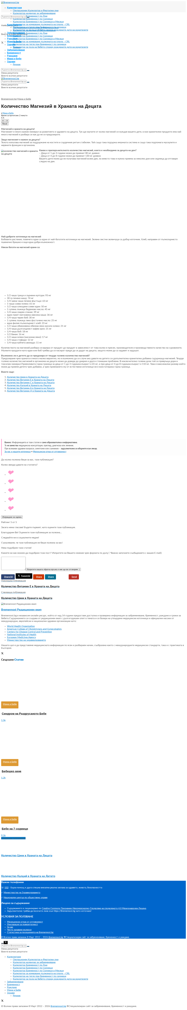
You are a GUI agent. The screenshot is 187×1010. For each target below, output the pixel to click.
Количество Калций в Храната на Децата (29, 385)
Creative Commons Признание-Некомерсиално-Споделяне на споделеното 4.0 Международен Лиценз (94, 908)
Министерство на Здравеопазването (22, 893)
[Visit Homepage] (10, 2)
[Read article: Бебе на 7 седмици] (93, 798)
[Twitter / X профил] (2, 653)
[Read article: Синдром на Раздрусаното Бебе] (93, 682)
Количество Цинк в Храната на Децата (28, 377)
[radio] (96, 473)
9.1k (3, 835)
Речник (16, 64)
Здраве (11, 61)
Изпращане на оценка (11, 517)
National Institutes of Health (21, 634)
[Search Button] (28, 17)
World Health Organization (21, 626)
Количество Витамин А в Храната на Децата (30, 388)
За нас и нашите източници (18, 452)
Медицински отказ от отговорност (49, 452)
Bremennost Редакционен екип (21, 609)
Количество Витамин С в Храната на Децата (30, 382)
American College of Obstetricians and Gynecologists (34, 629)
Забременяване (16, 50)
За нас (10, 927)
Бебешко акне (11, 771)
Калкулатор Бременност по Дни (30, 16)
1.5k (3, 720)
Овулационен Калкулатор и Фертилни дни (35, 10)
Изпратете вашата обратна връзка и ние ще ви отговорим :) (53, 569)
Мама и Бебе (14, 58)
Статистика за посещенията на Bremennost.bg (30, 932)
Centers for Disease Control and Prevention (29, 632)
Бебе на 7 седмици (15, 828)
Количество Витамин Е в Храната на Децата (30, 380)
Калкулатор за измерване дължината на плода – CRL (41, 24)
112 (6, 888)
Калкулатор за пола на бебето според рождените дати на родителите (50, 47)
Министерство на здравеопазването (26, 640)
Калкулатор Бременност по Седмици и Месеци (38, 21)
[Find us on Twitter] (2, 43)
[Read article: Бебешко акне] (93, 740)
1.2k (3, 778)
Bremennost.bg (9, 99)
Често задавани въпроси (19, 930)
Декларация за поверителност (22, 924)
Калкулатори (14, 7)
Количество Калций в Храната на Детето (28, 876)
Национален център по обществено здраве (25, 898)
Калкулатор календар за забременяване (34, 13)
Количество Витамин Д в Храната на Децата (31, 391)
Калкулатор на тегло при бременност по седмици (39, 44)
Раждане (12, 38)
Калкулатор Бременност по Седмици (33, 19)
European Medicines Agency (21, 637)
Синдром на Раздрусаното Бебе (24, 713)
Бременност (14, 52)
